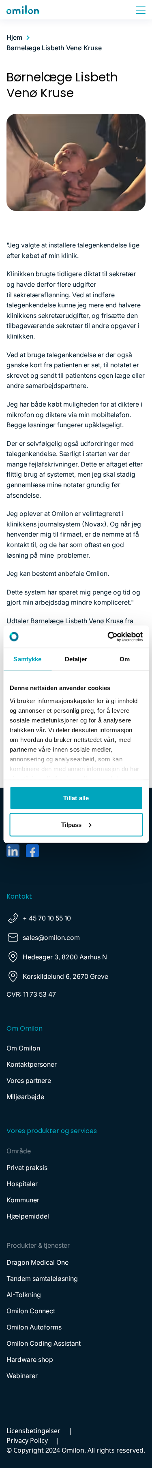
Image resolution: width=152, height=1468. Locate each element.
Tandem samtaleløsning (42, 1278)
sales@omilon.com (51, 937)
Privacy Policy (27, 1440)
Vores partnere (28, 1080)
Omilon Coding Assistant (43, 1343)
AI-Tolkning (23, 1295)
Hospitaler (22, 1184)
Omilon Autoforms (34, 1327)
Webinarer (22, 1376)
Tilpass (71, 824)
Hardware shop (29, 1359)
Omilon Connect (30, 1311)
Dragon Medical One (37, 1262)
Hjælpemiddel (27, 1216)
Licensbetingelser (33, 1430)
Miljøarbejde (25, 1097)
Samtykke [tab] (27, 659)
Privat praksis (26, 1167)
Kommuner (22, 1200)
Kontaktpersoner (31, 1064)
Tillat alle (76, 798)
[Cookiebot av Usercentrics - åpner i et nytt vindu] (108, 636)
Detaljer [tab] (76, 659)
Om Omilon (23, 1048)
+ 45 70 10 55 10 (47, 918)
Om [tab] (125, 659)
